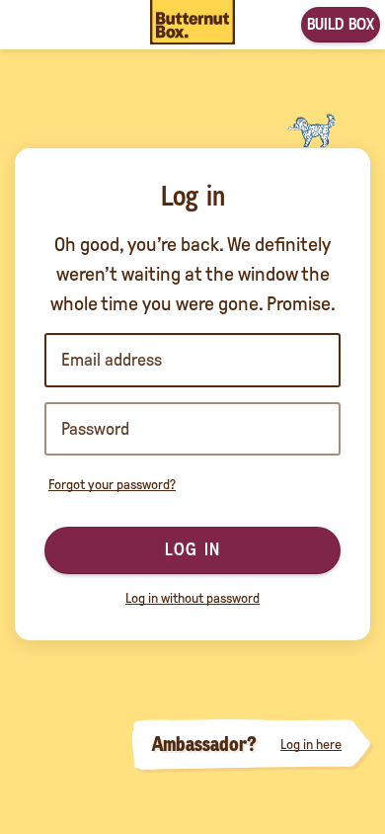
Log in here (311, 744)
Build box (340, 24)
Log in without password (192, 598)
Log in (192, 549)
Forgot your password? (112, 484)
